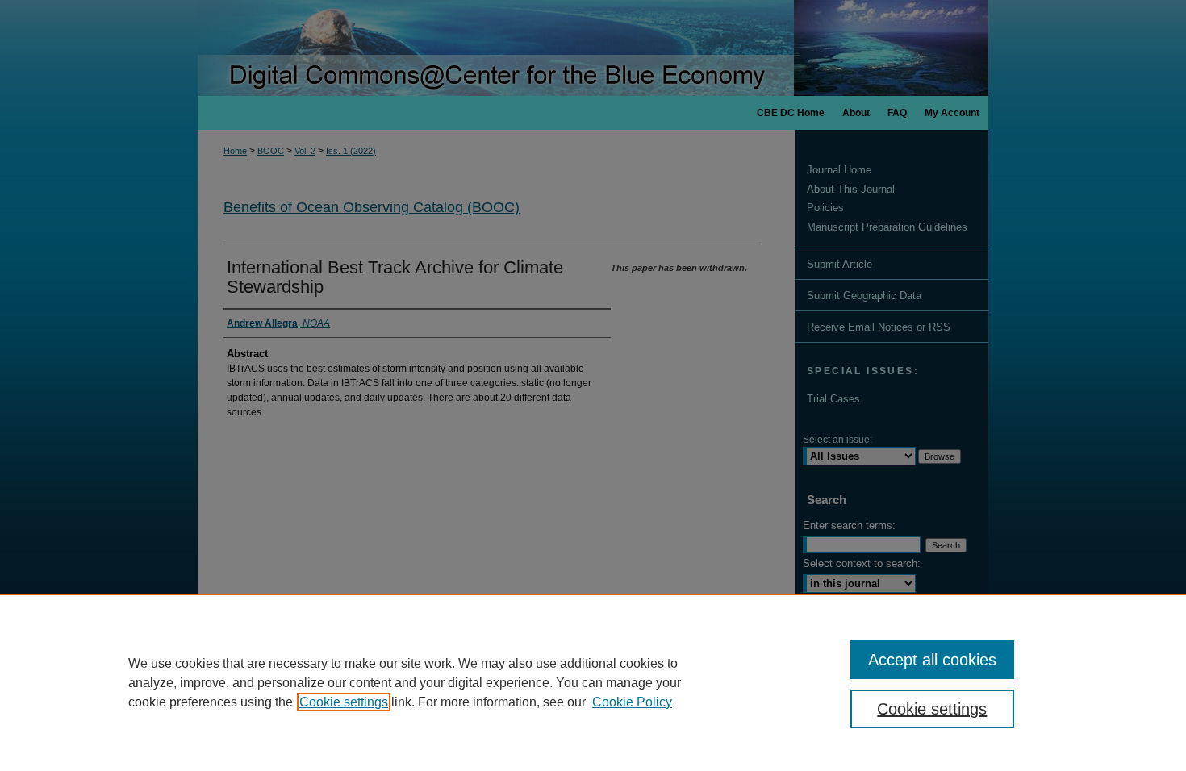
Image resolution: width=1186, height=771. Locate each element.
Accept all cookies (932, 660)
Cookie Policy (632, 702)
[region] (593, 682)
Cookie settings (343, 702)
